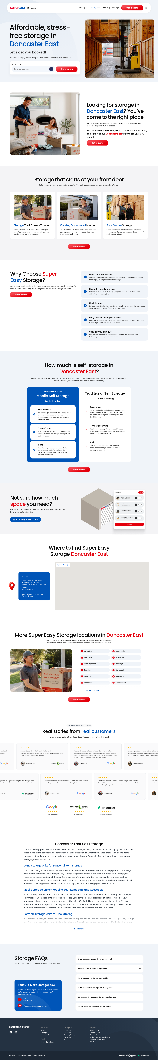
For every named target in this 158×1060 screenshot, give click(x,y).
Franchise (67, 1037)
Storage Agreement (97, 1039)
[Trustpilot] (143, 1055)
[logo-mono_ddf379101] (127, 1055)
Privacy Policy (95, 1035)
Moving (81, 8)
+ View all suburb (92, 691)
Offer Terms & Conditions (100, 1037)
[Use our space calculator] (114, 508)
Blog (65, 1039)
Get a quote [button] (97, 143)
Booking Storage (70, 1035)
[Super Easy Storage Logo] (19, 1027)
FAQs (92, 1042)
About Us (67, 1030)
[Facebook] (11, 1032)
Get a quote (132, 7)
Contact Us (94, 1030)
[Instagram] (16, 1032)
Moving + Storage (111, 8)
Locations (67, 1033)
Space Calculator (47, 1042)
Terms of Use (95, 1033)
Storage (94, 8)
